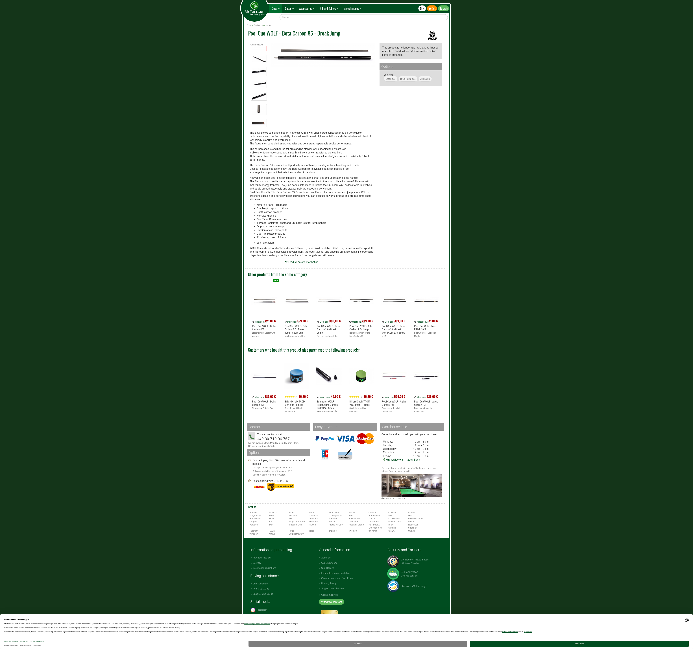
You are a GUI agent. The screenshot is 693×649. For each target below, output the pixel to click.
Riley (390, 524)
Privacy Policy (328, 583)
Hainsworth (255, 518)
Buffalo (352, 512)
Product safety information (303, 262)
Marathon (313, 521)
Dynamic (313, 515)
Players (312, 524)
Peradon (253, 524)
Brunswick (334, 512)
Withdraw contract (331, 602)
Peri (271, 524)
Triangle (333, 530)
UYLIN (411, 530)
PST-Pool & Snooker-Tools (375, 526)
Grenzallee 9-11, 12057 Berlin (402, 459)
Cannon (372, 512)
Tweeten (353, 530)
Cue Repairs (327, 567)
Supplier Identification (332, 588)
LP (270, 521)
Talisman (253, 530)
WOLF (272, 533)
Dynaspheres (335, 515)
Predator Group (356, 524)
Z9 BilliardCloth (296, 533)
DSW (271, 515)
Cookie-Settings (329, 594)
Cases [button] (288, 8)
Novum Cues (394, 521)
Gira (410, 515)
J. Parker (333, 518)
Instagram (261, 609)
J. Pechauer (354, 518)
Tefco (291, 530)
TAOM (272, 530)
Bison (312, 512)
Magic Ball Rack (297, 521)
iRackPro (313, 518)
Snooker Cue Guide (263, 593)
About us (326, 557)
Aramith (253, 512)
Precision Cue (336, 524)
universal (373, 530)
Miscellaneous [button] (351, 8)
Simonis (392, 527)
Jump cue (425, 78)
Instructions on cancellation (335, 573)
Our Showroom (329, 562)
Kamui (372, 518)
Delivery (257, 562)
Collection (393, 512)
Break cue (391, 78)
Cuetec (411, 512)
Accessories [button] (306, 8)
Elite (351, 515)
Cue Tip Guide (260, 583)
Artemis (273, 512)
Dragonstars (255, 515)
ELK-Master (374, 515)
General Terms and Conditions (337, 578)
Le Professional (416, 518)
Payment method (262, 557)
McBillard (353, 521)
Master (332, 521)
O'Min (411, 521)
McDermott (374, 521)
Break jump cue (408, 78)
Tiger (311, 530)
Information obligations (264, 567)
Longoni (253, 521)
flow (390, 515)
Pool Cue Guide (261, 588)
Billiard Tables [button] (328, 8)
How (271, 518)
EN (421, 8)
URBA (391, 530)
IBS (291, 518)
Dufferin (293, 515)
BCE (291, 512)
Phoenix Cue (295, 524)
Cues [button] (275, 8)
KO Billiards (394, 518)
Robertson (413, 524)
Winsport (253, 533)
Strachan (412, 527)
